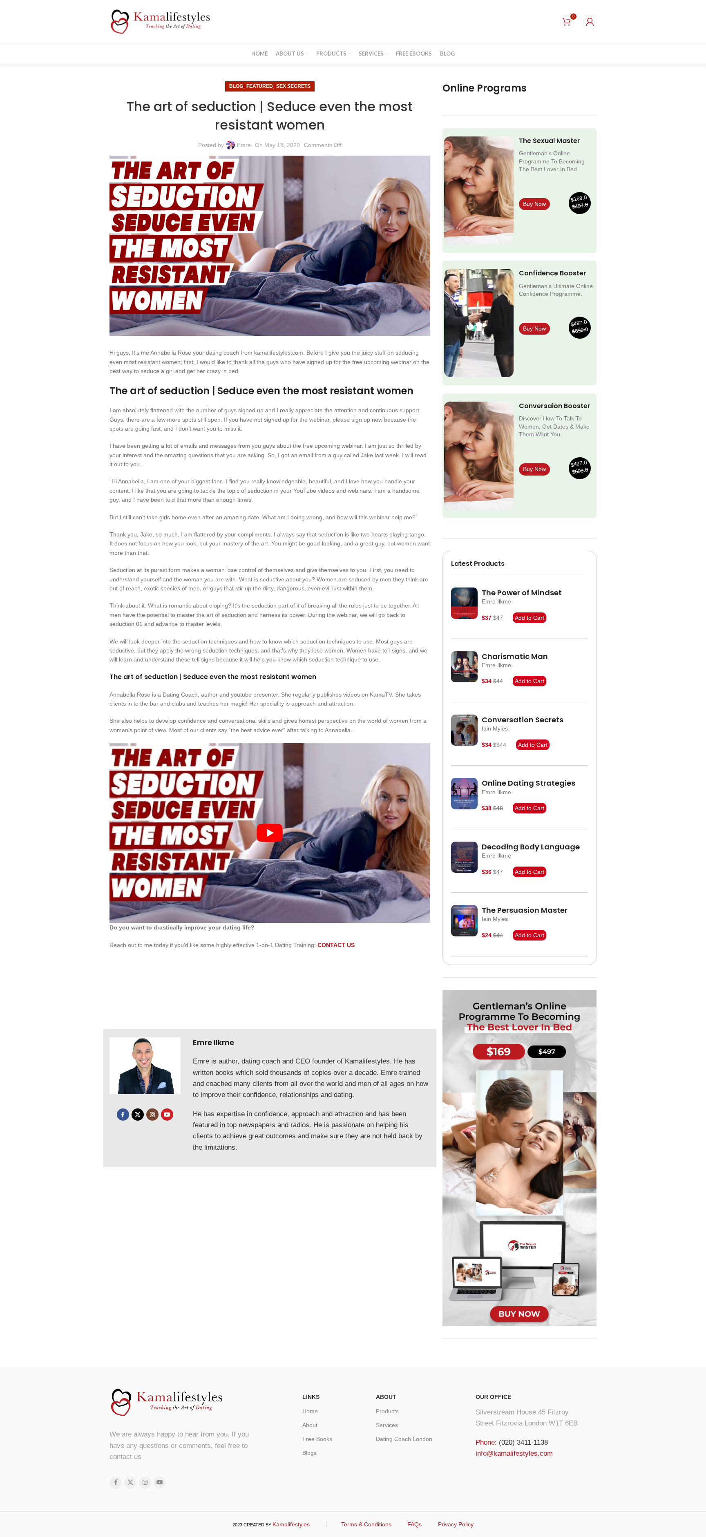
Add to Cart (529, 617)
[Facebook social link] (123, 1114)
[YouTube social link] (167, 1114)
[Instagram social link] (152, 1114)
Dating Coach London (404, 1439)
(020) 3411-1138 (523, 1442)
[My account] (590, 21)
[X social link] (138, 1114)
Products (387, 1411)
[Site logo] (160, 21)
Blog (236, 86)
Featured (259, 86)
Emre (244, 145)
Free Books (317, 1439)
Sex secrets (293, 86)
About (309, 1425)
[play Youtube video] (269, 833)
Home (310, 1411)
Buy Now (534, 204)
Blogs (309, 1453)
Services (387, 1425)
